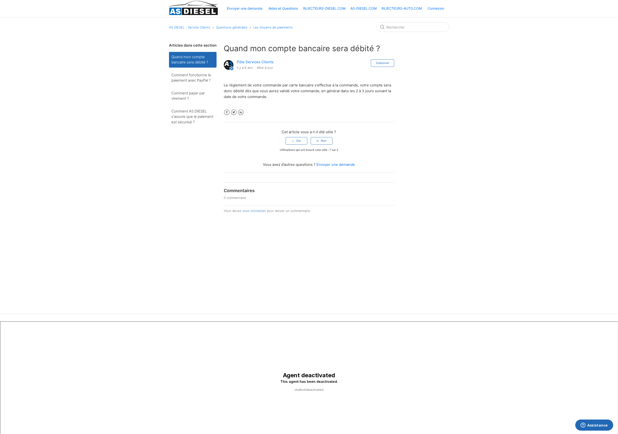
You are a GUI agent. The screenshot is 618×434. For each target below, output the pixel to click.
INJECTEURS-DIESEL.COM (324, 8)
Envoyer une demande (244, 8)
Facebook (227, 112)
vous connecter (254, 211)
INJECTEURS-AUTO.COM (401, 8)
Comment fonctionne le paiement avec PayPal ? (191, 78)
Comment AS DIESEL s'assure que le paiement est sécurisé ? (192, 116)
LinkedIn (241, 112)
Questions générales (231, 27)
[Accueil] (193, 14)
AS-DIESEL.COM (364, 8)
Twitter (234, 112)
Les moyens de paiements (273, 27)
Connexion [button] (436, 8)
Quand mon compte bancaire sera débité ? (189, 60)
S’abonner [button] (382, 63)
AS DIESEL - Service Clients (189, 27)
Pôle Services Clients (255, 62)
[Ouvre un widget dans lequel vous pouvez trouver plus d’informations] (594, 426)
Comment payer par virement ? (188, 96)
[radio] (296, 140)
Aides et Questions (283, 8)
